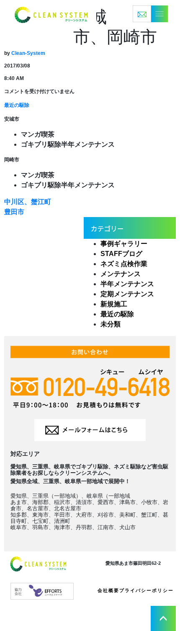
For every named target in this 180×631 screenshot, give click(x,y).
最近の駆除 (16, 105)
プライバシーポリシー (146, 590)
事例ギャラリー (123, 243)
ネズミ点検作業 (123, 263)
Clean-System (28, 53)
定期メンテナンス (127, 293)
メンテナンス (120, 273)
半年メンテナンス (127, 283)
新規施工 (113, 304)
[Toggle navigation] (150, 13)
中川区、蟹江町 (27, 201)
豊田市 (14, 211)
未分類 (110, 324)
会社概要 (108, 590)
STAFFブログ (121, 253)
